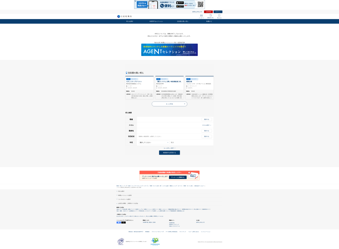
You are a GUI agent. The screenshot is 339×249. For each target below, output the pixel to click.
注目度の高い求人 (182, 21)
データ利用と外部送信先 (171, 231)
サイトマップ (183, 231)
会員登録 (208, 11)
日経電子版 (171, 222)
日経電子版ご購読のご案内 (149, 222)
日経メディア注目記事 (122, 209)
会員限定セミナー (133, 211)
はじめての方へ (120, 216)
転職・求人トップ (121, 185)
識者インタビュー (163, 209)
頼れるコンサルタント (140, 216)
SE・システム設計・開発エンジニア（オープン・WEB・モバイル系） (176, 185)
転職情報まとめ (180, 211)
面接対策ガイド (206, 209)
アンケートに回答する (177, 177)
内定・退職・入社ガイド (122, 211)
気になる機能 (149, 216)
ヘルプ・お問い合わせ (193, 231)
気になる (219, 17)
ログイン (217, 11)
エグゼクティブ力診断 (150, 211)
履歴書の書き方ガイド (187, 209)
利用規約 (147, 231)
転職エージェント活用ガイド (151, 209)
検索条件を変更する (169, 152)
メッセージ (201, 17)
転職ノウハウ (131, 209)
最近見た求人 (210, 17)
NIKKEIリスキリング (174, 224)
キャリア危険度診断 (171, 211)
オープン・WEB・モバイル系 (152, 185)
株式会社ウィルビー (199, 185)
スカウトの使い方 (129, 216)
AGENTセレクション (156, 21)
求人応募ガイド (197, 209)
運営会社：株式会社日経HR (135, 231)
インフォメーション (205, 231)
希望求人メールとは (158, 216)
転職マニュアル (139, 209)
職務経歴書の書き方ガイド (174, 209)
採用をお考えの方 (197, 11)
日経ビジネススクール (174, 226)
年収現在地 (141, 211)
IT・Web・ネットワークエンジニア (134, 185)
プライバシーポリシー (157, 231)
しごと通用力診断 (161, 211)
